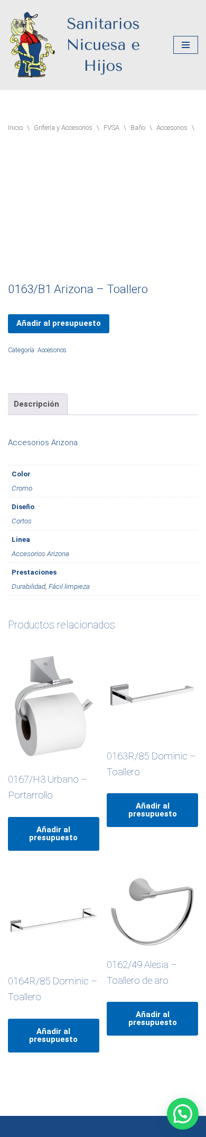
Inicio (15, 127)
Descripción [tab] (36, 404)
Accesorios (172, 127)
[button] (183, 1114)
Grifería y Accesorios (63, 127)
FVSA (111, 127)
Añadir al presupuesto (58, 323)
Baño (137, 127)
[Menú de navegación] (185, 45)
